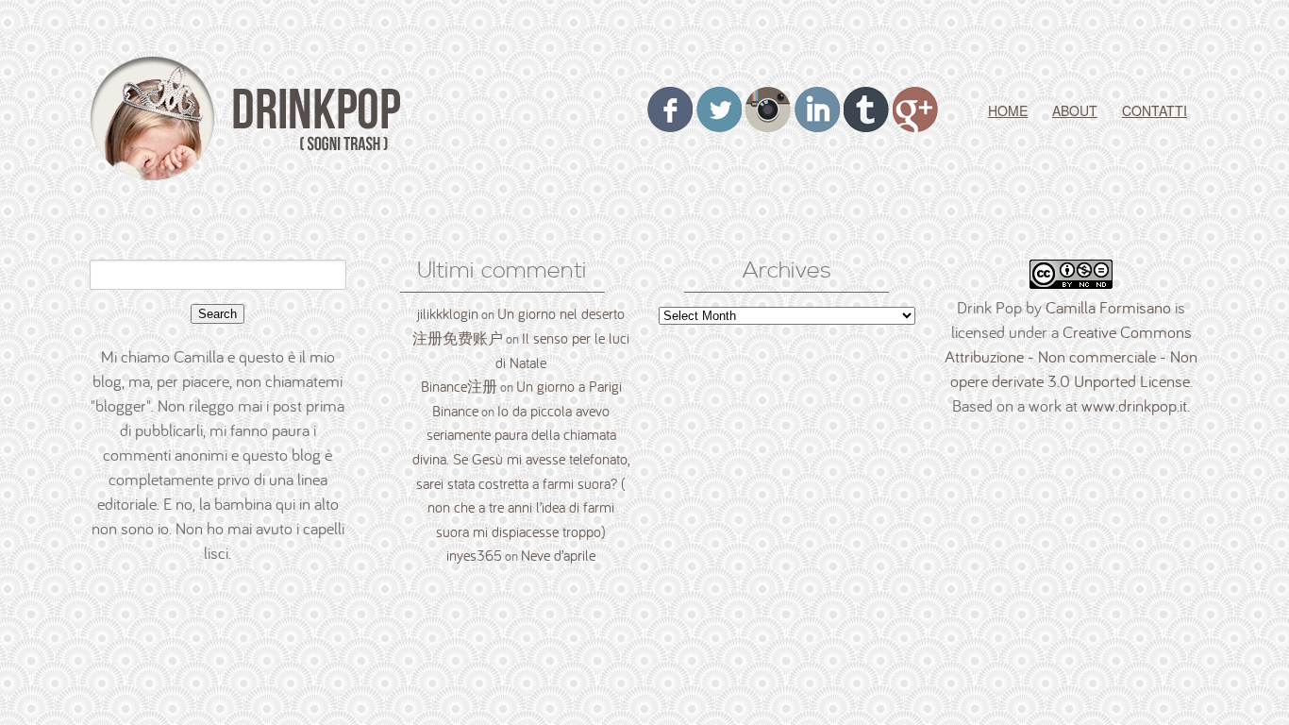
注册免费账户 (457, 338)
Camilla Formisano (1108, 307)
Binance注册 (459, 386)
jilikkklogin (447, 313)
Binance (455, 410)
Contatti (1154, 110)
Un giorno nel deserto (561, 313)
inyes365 (474, 555)
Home (1008, 110)
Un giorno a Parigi (569, 386)
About (1074, 110)
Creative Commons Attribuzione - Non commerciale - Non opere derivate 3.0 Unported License (1071, 356)
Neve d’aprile (558, 555)
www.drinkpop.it (1134, 405)
